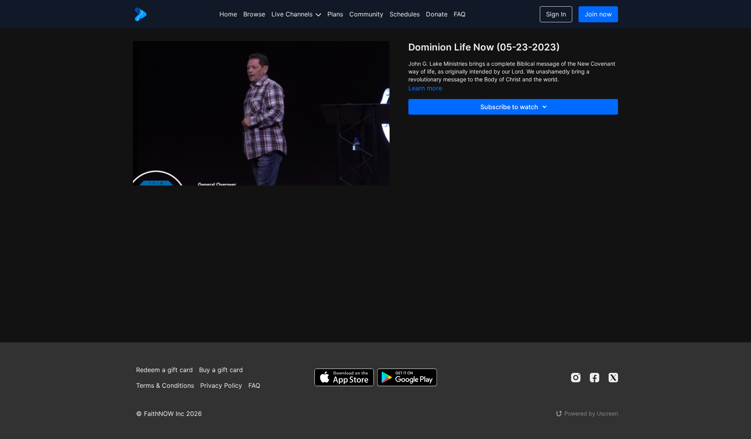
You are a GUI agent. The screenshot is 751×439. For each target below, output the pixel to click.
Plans (335, 14)
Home (228, 14)
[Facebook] (594, 377)
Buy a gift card (221, 370)
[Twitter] (613, 377)
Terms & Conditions (165, 385)
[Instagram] (575, 377)
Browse (254, 14)
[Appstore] (344, 377)
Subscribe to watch (509, 107)
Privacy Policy (221, 385)
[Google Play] (407, 377)
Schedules (405, 14)
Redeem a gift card (164, 370)
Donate (436, 14)
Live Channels (292, 14)
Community (366, 14)
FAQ (459, 14)
